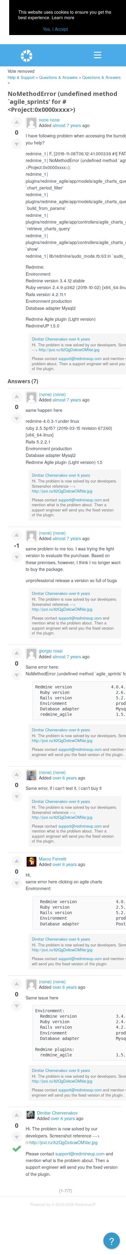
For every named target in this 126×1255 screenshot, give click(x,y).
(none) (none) (52, 394)
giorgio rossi (50, 651)
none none (49, 120)
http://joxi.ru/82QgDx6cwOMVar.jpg (69, 349)
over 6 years (79, 339)
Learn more (63, 17)
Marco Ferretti (52, 859)
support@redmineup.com (80, 358)
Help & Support (21, 77)
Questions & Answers (58, 77)
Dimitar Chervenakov (50, 339)
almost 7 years (67, 125)
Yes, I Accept (55, 29)
